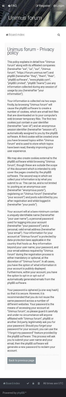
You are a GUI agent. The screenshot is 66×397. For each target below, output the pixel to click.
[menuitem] (12, 5)
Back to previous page (21, 360)
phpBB (21, 392)
